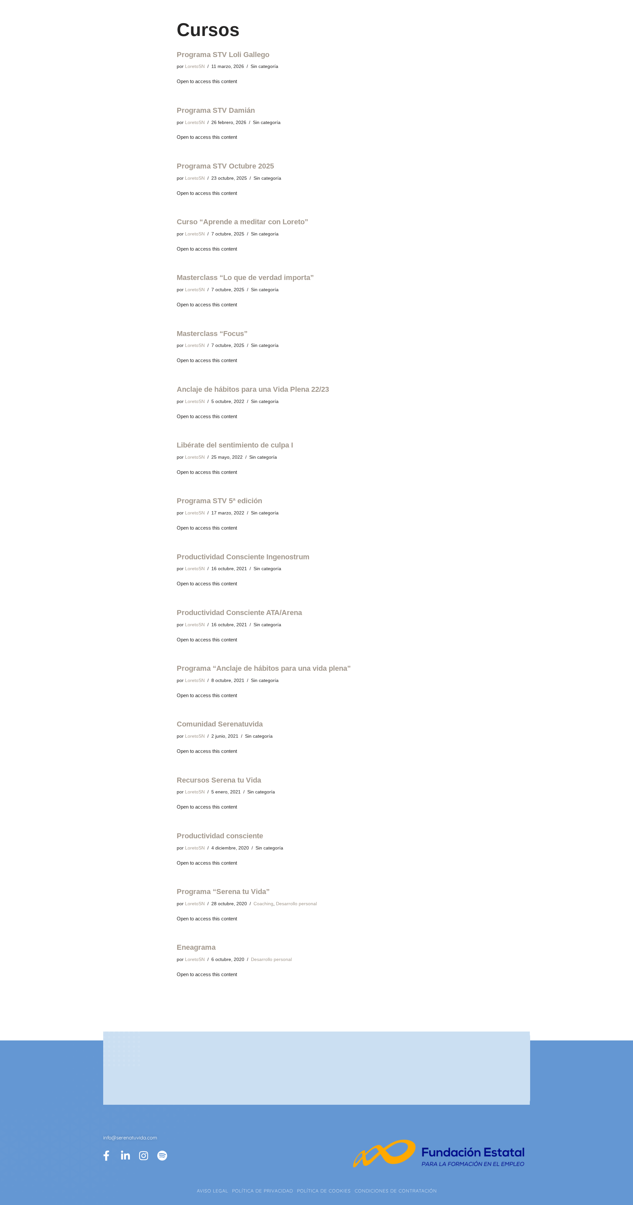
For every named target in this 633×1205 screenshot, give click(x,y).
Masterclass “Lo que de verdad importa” (245, 277)
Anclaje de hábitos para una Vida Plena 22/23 (253, 389)
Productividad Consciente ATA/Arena (239, 612)
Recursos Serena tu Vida (219, 780)
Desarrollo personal (296, 903)
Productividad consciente (220, 836)
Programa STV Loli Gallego (223, 54)
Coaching (263, 903)
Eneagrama (196, 947)
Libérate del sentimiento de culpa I (235, 445)
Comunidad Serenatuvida (220, 724)
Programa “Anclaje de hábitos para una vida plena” (264, 668)
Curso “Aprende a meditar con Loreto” (242, 222)
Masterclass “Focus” (212, 333)
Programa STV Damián (216, 110)
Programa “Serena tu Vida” (223, 891)
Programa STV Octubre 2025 (225, 166)
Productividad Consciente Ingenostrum (243, 557)
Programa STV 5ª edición (219, 501)
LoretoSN (195, 66)
